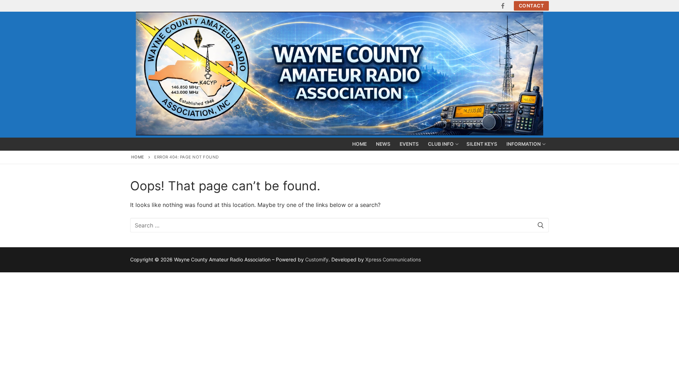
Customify (317, 259)
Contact (531, 5)
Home (137, 157)
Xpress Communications (393, 259)
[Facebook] (503, 5)
